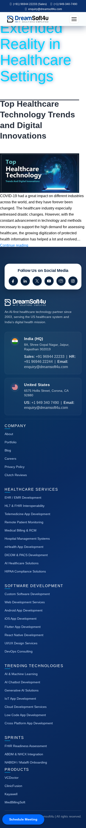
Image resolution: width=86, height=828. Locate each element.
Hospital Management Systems (27, 538)
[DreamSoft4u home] (39, 303)
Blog (8, 450)
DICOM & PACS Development (26, 555)
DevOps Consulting (19, 651)
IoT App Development (20, 698)
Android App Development (23, 610)
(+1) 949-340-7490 (65, 4)
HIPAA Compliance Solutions (25, 571)
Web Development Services (25, 602)
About (9, 434)
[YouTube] (49, 281)
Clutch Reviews (16, 475)
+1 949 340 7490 (45, 403)
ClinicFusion (13, 786)
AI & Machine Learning (21, 674)
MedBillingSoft (15, 802)
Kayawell (11, 794)
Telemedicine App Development (27, 514)
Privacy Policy (15, 467)
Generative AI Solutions (22, 690)
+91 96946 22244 (38, 362)
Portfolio (11, 442)
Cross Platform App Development (29, 723)
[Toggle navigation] (74, 19)
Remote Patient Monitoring (24, 522)
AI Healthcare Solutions (22, 563)
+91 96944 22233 (50, 357)
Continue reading (14, 245)
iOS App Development (20, 618)
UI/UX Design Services (21, 643)
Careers (10, 458)
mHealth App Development (24, 547)
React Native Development (24, 635)
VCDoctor (12, 777)
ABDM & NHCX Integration (24, 754)
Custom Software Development (27, 594)
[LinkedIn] (25, 281)
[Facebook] (13, 281)
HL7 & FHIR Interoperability (24, 506)
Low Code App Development (25, 715)
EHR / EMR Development (23, 497)
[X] (37, 281)
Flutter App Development (23, 627)
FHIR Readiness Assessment (26, 746)
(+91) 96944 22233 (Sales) (29, 4)
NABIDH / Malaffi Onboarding (26, 762)
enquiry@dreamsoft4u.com (45, 9)
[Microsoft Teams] (61, 281)
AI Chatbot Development (22, 682)
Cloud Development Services (26, 707)
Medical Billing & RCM (20, 530)
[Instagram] (73, 281)
